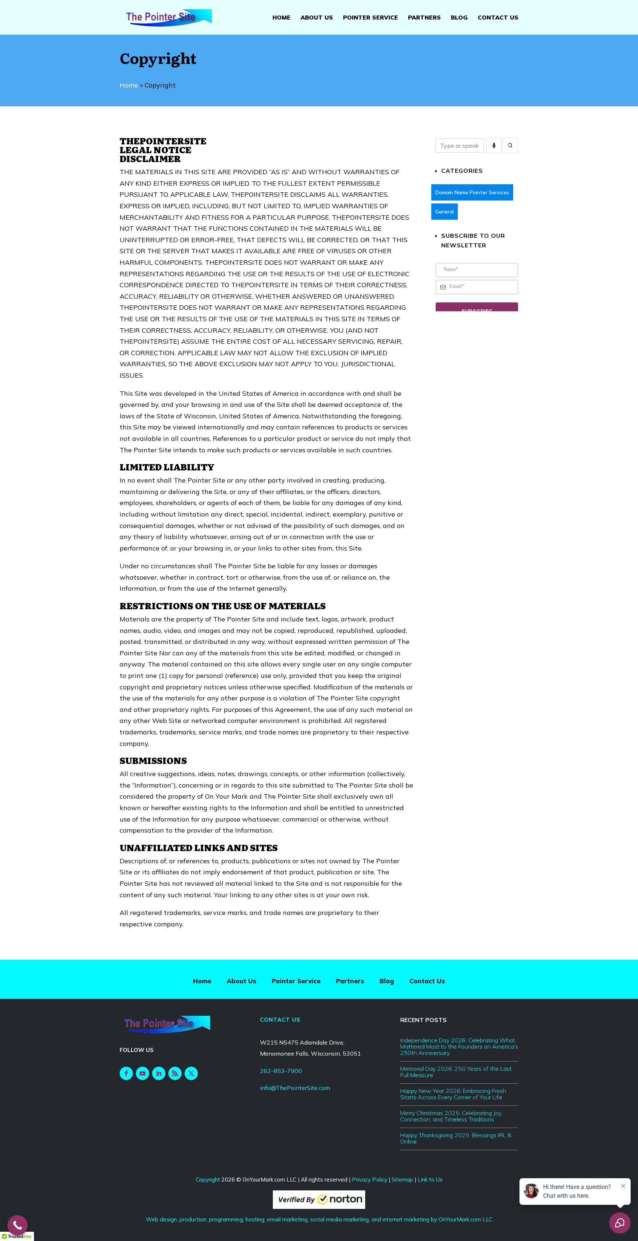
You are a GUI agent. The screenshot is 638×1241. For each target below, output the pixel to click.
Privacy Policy (369, 1179)
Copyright (208, 1179)
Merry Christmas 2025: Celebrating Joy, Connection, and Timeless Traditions (451, 1116)
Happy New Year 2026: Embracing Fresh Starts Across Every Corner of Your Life (453, 1094)
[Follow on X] (191, 1073)
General (444, 212)
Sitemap (402, 1179)
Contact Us (498, 18)
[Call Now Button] (17, 1225)
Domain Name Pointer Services (472, 193)
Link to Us (430, 1179)
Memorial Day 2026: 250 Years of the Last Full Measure (456, 1072)
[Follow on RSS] (175, 1073)
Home (281, 18)
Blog (459, 18)
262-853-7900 (281, 1070)
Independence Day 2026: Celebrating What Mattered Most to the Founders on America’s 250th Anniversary (459, 1046)
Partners (424, 18)
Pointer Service (370, 18)
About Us (317, 18)
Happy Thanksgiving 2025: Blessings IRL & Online (455, 1138)
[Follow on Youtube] (142, 1073)
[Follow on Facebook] (126, 1073)
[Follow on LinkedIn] (158, 1073)
